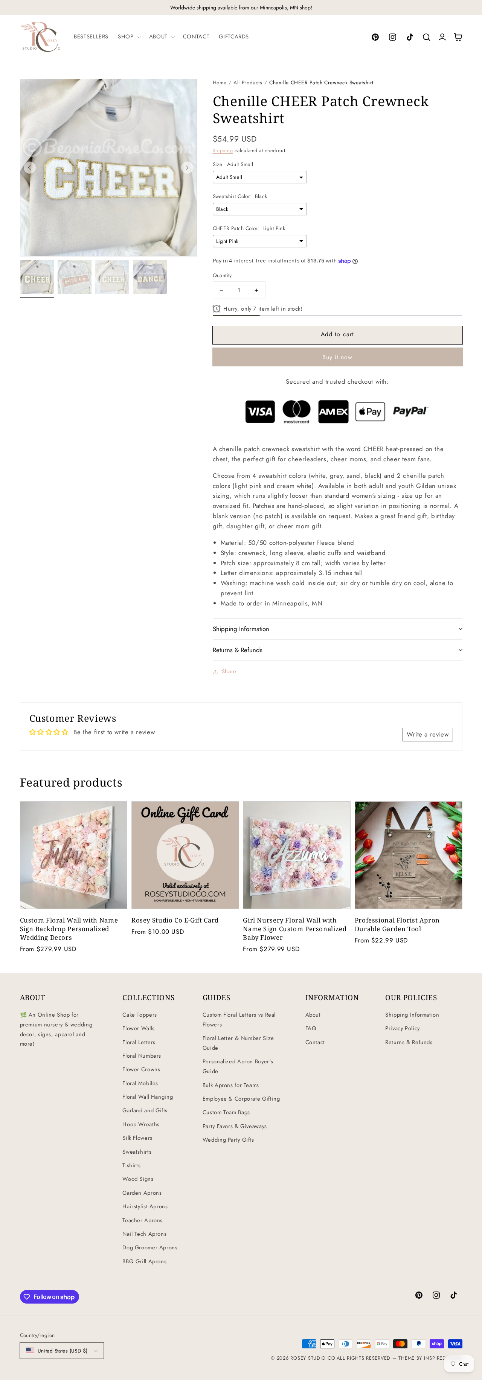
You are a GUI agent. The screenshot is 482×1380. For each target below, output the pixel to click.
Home (220, 82)
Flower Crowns (141, 1069)
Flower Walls (138, 1028)
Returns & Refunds (409, 1042)
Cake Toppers (139, 1015)
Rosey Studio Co (312, 1358)
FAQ (311, 1028)
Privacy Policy (402, 1028)
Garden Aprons (142, 1193)
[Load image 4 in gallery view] (150, 277)
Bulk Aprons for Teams (231, 1085)
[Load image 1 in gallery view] (37, 277)
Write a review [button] (428, 734)
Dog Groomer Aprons (149, 1247)
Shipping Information (412, 1015)
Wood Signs (137, 1179)
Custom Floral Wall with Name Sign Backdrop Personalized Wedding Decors (69, 929)
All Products (247, 82)
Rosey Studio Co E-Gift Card (175, 920)
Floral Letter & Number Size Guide (238, 1043)
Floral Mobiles (140, 1083)
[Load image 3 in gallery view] (112, 277)
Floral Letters (139, 1042)
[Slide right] (187, 168)
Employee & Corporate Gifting (241, 1099)
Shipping (223, 150)
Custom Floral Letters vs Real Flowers (239, 1020)
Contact (315, 1042)
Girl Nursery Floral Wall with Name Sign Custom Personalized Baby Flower (294, 929)
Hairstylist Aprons (145, 1206)
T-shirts (131, 1165)
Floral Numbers (141, 1056)
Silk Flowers (137, 1138)
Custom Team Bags (226, 1112)
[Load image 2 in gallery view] (75, 277)
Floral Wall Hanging (147, 1097)
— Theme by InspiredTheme (426, 1358)
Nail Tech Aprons (144, 1234)
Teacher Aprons (142, 1220)
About (313, 1015)
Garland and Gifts (145, 1110)
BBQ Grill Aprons (144, 1261)
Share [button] (229, 671)
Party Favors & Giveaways (235, 1126)
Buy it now (337, 357)
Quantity (222, 275)
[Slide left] (30, 168)
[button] (128, 37)
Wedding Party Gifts (228, 1140)
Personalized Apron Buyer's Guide (238, 1066)
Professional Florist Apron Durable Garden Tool (397, 924)
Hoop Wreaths (141, 1124)
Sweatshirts (136, 1152)
